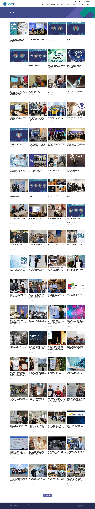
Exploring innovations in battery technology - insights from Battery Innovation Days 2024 (18, 195)
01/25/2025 (12, 97)
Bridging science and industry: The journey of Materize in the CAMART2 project (37, 195)
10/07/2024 (69, 273)
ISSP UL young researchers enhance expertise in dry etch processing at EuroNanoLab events (18, 479)
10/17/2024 (69, 249)
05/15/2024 (31, 458)
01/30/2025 (50, 70)
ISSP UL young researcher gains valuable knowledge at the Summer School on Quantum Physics (37, 373)
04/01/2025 (31, 41)
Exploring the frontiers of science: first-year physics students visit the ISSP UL (75, 195)
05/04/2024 (31, 483)
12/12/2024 (50, 147)
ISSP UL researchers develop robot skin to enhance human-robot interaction (56, 246)
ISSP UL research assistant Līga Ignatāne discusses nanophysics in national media (18, 295)
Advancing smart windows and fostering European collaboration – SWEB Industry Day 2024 (37, 220)
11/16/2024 (12, 223)
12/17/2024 (50, 120)
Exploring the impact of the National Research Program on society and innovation (57, 144)
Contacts (87, 4)
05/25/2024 (50, 431)
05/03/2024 (50, 482)
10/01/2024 (31, 300)
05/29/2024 (31, 431)
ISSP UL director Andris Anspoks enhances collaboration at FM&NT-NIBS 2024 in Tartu (75, 246)
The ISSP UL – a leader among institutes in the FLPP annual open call (75, 373)
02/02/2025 (31, 67)
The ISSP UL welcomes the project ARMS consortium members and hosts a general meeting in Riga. (76, 144)
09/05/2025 (12, 44)
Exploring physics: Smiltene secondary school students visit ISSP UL (38, 479)
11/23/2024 (69, 198)
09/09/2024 (31, 325)
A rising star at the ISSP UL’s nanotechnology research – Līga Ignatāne (56, 270)
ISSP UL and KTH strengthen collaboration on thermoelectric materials (56, 91)
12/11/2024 (69, 147)
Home (76, 1)
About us (15, 504)
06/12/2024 (50, 405)
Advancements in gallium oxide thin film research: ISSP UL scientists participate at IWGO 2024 (37, 399)
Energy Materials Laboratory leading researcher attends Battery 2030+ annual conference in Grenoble (76, 399)
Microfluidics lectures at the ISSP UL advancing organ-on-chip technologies (18, 118)
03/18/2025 (12, 66)
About (47, 4)
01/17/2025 (12, 122)
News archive (47, 495)
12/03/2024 (12, 198)
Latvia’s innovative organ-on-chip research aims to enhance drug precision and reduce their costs (18, 170)
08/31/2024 (69, 326)
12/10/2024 (12, 173)
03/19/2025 (69, 41)
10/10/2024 (31, 273)
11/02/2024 (69, 224)
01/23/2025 (31, 94)
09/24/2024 (69, 298)
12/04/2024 (69, 173)
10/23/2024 (12, 249)
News (58, 4)
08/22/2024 (69, 351)
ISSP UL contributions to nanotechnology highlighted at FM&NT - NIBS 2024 (17, 270)
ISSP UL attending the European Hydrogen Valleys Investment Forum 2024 (37, 321)
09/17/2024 (12, 326)
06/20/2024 (69, 377)
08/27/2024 (31, 352)
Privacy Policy (41, 504)
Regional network (70, 4)
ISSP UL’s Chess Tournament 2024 (74, 117)
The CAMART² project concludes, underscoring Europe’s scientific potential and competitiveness (37, 38)
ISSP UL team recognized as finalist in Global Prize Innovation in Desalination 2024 (76, 170)
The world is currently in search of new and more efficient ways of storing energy (75, 452)
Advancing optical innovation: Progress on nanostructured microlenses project (55, 220)
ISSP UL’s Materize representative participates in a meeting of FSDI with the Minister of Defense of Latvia (75, 347)
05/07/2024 (12, 483)
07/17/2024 (12, 378)
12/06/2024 (50, 172)
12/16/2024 (69, 119)
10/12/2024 (12, 274)
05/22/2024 (69, 430)
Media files (80, 4)
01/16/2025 (31, 123)
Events (62, 4)
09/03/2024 (50, 326)
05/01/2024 (69, 485)
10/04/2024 (12, 299)
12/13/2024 (12, 146)
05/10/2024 (50, 456)
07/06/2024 (31, 377)
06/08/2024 (69, 403)
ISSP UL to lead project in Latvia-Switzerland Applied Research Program (18, 220)
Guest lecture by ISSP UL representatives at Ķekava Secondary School (57, 195)
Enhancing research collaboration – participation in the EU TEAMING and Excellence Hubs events (37, 170)
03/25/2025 (50, 40)
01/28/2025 (69, 70)
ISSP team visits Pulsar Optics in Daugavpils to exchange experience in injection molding (57, 452)
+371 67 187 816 (87, 1)
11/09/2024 (31, 223)
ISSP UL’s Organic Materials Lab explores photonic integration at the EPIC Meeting (19, 399)
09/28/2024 (50, 299)
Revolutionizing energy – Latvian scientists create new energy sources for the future (37, 91)
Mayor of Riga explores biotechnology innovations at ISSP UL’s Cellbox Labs (18, 347)
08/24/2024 (50, 352)
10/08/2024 (50, 274)
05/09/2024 (69, 456)
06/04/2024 (12, 430)
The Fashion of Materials (16, 64)
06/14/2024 (31, 403)
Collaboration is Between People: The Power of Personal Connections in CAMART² (76, 38)
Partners (53, 4)
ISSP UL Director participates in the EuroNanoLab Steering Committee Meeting (75, 426)
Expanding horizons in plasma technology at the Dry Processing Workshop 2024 (56, 295)
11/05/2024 (50, 223)
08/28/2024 (12, 351)
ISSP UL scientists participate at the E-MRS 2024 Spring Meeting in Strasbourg (18, 426)
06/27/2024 (50, 375)
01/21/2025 (69, 93)
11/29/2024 (50, 198)
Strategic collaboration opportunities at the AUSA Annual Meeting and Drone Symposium (18, 246)
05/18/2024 (12, 457)
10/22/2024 (31, 248)
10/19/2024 (50, 249)
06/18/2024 (12, 403)
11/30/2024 (31, 198)
